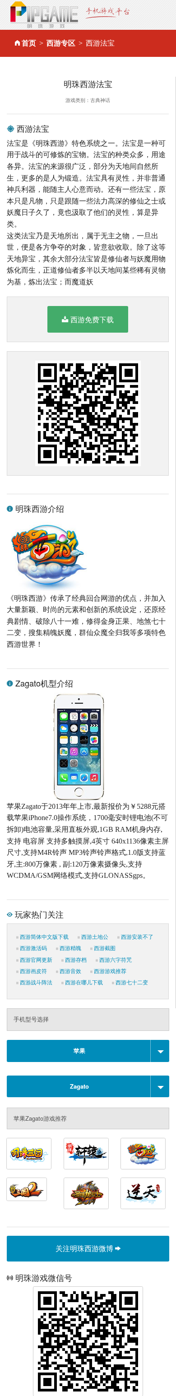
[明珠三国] (29, 1153)
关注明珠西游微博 (85, 1248)
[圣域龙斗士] (86, 1193)
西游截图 (104, 948)
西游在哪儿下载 (83, 982)
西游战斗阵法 (35, 982)
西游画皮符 (33, 971)
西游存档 (75, 960)
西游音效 (69, 971)
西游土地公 (94, 937)
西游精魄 (69, 948)
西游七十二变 (131, 982)
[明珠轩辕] (86, 1153)
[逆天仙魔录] (143, 1193)
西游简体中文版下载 (44, 937)
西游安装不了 (136, 937)
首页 (29, 43)
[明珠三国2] (26, 1189)
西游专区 (60, 43)
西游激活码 (33, 948)
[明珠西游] (143, 1153)
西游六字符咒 (115, 960)
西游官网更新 (35, 960)
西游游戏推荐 (109, 971)
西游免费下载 (92, 319)
